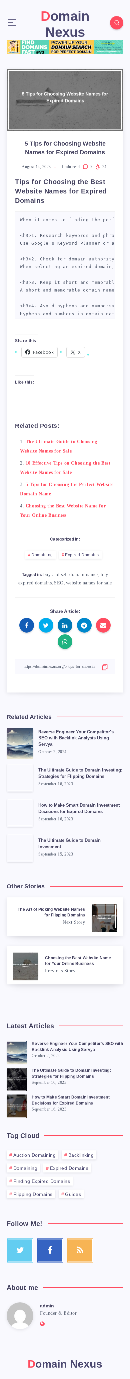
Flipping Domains (33, 1194)
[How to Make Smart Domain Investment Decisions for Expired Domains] (17, 1105)
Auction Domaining (34, 1155)
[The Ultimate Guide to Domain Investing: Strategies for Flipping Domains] (17, 1078)
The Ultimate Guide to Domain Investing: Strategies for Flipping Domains (80, 773)
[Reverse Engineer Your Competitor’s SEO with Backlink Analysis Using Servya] (17, 1051)
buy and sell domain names (71, 574)
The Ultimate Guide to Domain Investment (69, 843)
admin (47, 1305)
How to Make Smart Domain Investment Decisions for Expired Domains (79, 808)
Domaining (42, 555)
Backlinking (81, 1155)
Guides (73, 1194)
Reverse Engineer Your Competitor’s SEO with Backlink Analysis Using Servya (76, 738)
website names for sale (89, 582)
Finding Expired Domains (41, 1181)
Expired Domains (82, 555)
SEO (59, 582)
